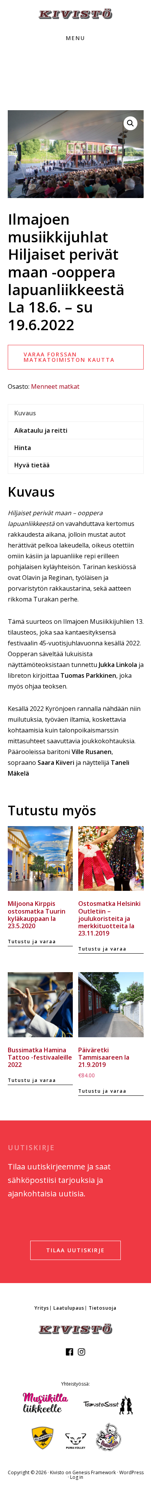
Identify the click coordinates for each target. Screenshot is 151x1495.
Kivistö (75, 13)
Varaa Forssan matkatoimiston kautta (69, 357)
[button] (130, 123)
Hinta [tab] (22, 447)
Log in (76, 1477)
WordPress (131, 1472)
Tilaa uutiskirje (75, 1250)
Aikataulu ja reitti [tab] (40, 430)
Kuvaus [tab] (25, 413)
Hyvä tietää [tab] (32, 465)
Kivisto (57, 1472)
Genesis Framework (94, 1472)
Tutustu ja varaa (32, 941)
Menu (75, 38)
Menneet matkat (55, 386)
